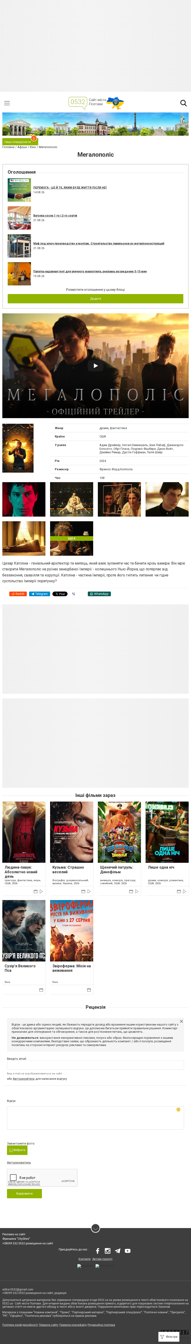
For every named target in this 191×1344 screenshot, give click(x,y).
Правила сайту (48, 1325)
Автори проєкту (102, 1259)
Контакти (84, 1259)
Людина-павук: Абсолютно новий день (21, 871)
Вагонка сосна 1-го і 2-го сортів (55, 215)
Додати (95, 298)
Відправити (24, 1193)
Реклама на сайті (13, 1234)
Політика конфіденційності (20, 1325)
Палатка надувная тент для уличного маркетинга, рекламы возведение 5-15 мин (90, 271)
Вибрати (19, 1150)
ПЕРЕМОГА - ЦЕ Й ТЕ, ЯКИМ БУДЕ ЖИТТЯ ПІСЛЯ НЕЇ (69, 187)
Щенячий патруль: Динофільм (116, 869)
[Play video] (95, 365)
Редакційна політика (101, 1325)
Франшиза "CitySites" (16, 1238)
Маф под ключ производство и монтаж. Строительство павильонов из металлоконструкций (98, 243)
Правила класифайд (73, 1325)
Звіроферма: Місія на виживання (71, 968)
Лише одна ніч (161, 867)
